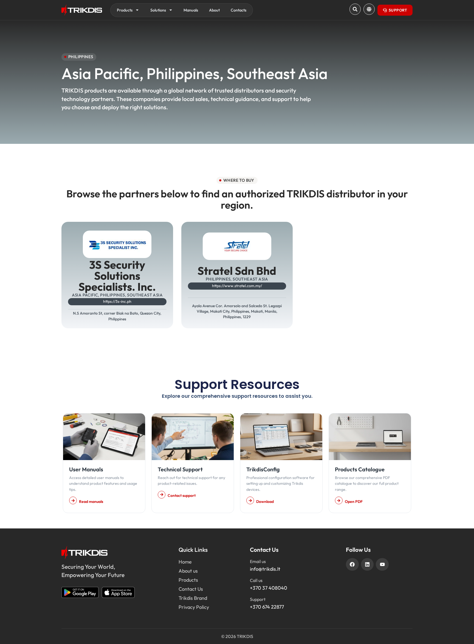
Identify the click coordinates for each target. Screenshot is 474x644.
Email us (258, 561)
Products (124, 10)
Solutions (158, 10)
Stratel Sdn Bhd (237, 271)
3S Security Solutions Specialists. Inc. (117, 275)
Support (258, 599)
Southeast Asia (277, 73)
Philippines (182, 73)
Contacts (238, 10)
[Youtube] (382, 564)
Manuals (191, 10)
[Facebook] (352, 564)
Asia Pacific (100, 73)
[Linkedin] (367, 564)
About (214, 10)
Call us (256, 580)
